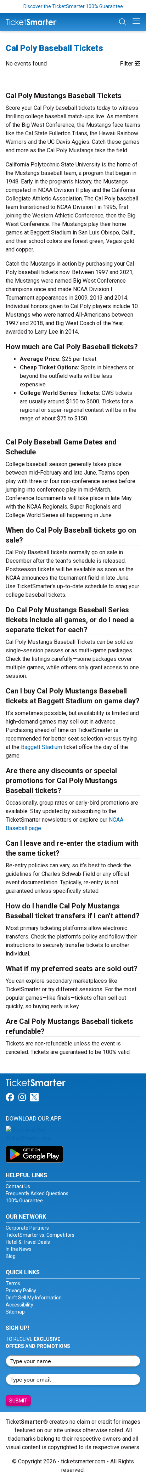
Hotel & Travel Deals (28, 1242)
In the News (19, 1249)
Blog (11, 1256)
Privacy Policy (21, 1290)
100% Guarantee (24, 1200)
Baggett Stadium (41, 747)
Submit (18, 1401)
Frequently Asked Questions (37, 1193)
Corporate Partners (27, 1228)
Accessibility (19, 1305)
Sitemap (15, 1312)
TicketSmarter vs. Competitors (40, 1235)
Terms (13, 1283)
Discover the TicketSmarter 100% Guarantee (73, 6)
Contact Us (18, 1186)
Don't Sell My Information (34, 1297)
